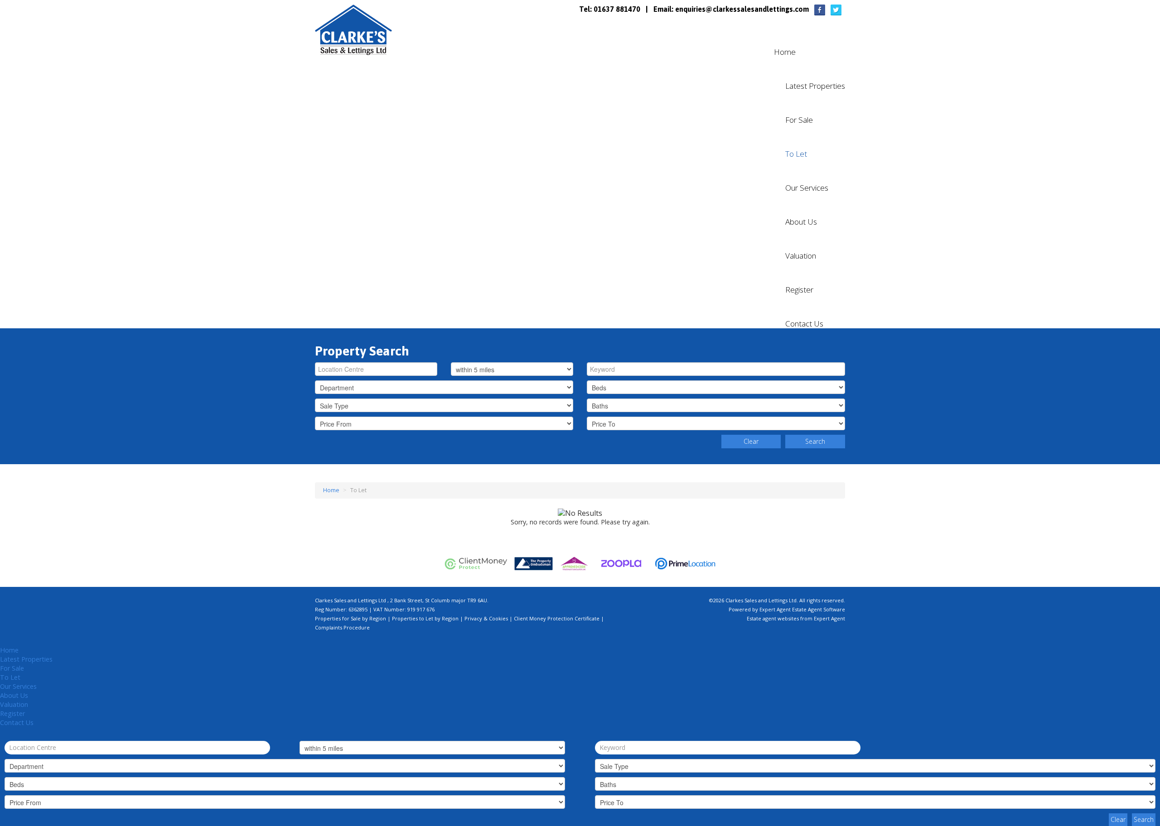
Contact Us (804, 323)
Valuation (800, 255)
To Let (796, 153)
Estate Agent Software (818, 609)
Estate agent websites (773, 618)
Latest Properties (815, 86)
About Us (801, 221)
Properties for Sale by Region (350, 618)
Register (799, 289)
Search (815, 441)
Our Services (806, 187)
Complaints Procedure (342, 627)
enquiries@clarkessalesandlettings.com (742, 9)
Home (785, 52)
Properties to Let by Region (425, 618)
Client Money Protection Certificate (556, 618)
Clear (751, 441)
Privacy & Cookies (486, 618)
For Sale (799, 120)
